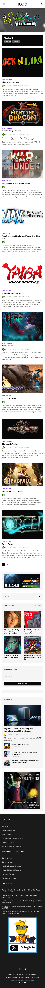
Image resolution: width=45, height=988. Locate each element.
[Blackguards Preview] (22, 429)
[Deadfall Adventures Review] (22, 474)
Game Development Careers (11, 846)
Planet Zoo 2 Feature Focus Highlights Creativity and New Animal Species (21, 901)
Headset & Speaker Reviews (11, 866)
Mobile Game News (8, 830)
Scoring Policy (22, 974)
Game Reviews (6, 180)
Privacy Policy (24, 977)
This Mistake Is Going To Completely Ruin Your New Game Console (32, 632)
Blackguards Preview (10, 444)
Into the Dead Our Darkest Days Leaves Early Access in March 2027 (20, 896)
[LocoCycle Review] (22, 379)
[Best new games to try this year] (7, 746)
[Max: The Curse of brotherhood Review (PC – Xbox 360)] (22, 216)
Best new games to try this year (21, 744)
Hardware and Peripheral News (12, 838)
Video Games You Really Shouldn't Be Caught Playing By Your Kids (11, 632)
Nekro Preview (7, 346)
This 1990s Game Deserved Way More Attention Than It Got (32, 657)
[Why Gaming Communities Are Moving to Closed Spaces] (7, 754)
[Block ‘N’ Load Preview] (22, 62)
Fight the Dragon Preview (11, 131)
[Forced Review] (22, 524)
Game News (6, 826)
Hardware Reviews (8, 874)
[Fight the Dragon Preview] (22, 113)
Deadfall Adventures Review (12, 491)
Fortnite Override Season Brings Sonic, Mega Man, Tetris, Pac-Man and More (21, 891)
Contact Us (35, 977)
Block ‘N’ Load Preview (10, 82)
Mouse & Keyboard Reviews (11, 870)
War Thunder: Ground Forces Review (16, 183)
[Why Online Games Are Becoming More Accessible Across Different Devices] (22, 715)
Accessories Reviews (9, 878)
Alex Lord (8, 38)
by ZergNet (38, 606)
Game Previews (7, 79)
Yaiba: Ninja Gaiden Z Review (13, 293)
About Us (11, 974)
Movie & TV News (8, 842)
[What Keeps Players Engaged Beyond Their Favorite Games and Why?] (7, 763)
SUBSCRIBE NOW (22, 683)
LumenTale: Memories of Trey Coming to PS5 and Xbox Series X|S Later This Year (20, 912)
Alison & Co (10, 734)
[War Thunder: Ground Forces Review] (22, 164)
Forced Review (7, 544)
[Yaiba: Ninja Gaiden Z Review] (22, 273)
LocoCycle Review (9, 398)
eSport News (6, 834)
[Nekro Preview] (22, 326)
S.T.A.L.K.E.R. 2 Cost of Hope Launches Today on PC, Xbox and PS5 (22, 907)
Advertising (33, 974)
